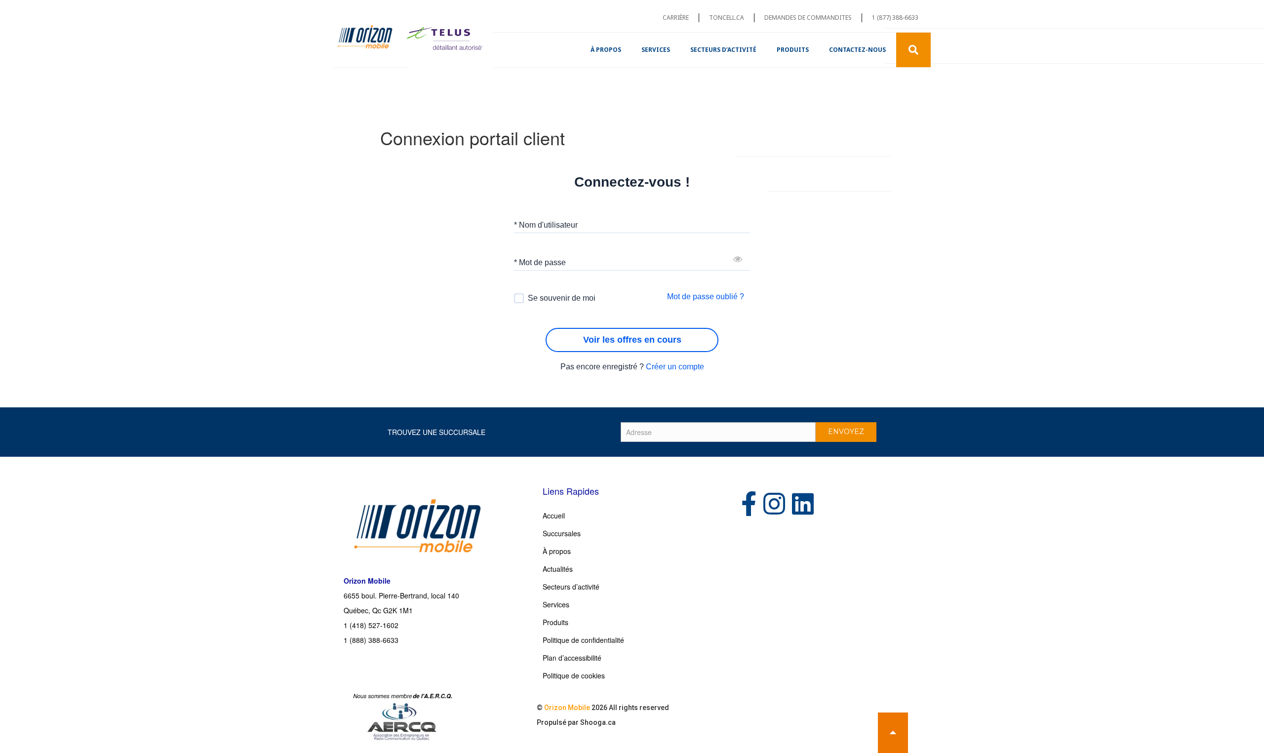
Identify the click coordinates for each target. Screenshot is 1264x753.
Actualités (558, 569)
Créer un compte (675, 366)
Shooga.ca (598, 722)
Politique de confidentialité (583, 640)
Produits (793, 49)
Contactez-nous (857, 49)
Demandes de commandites (808, 17)
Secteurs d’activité (723, 49)
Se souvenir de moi (561, 298)
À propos (606, 49)
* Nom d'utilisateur (546, 224)
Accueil (554, 515)
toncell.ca (726, 17)
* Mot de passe (540, 262)
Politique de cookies (574, 675)
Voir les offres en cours (632, 340)
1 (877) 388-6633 (895, 17)
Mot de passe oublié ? (705, 296)
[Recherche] (913, 50)
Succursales (562, 533)
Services (655, 49)
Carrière (676, 17)
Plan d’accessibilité (572, 658)
